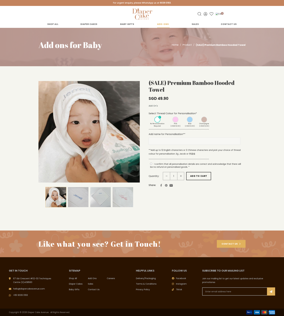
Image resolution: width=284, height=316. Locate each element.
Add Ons (92, 278)
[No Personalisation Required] (157, 120)
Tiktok (179, 289)
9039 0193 (165, 2)
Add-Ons (163, 24)
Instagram (181, 283)
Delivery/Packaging (146, 278)
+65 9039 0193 (20, 295)
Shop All (52, 24)
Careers (111, 278)
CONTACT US (230, 243)
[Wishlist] (211, 14)
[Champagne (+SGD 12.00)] (204, 120)
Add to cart (198, 176)
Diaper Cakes (88, 24)
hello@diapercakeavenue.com (29, 288)
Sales (195, 24)
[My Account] (205, 14)
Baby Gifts (127, 24)
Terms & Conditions (146, 283)
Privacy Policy (143, 289)
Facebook (181, 278)
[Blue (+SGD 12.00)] (190, 120)
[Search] (199, 14)
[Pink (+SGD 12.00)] (175, 120)
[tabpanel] (89, 132)
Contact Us (229, 24)
